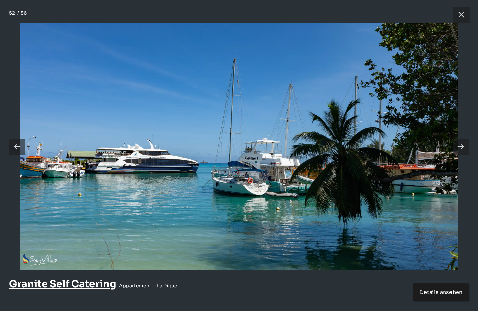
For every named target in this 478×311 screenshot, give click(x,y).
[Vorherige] (17, 146)
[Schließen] (458, 14)
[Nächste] (460, 146)
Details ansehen (440, 292)
